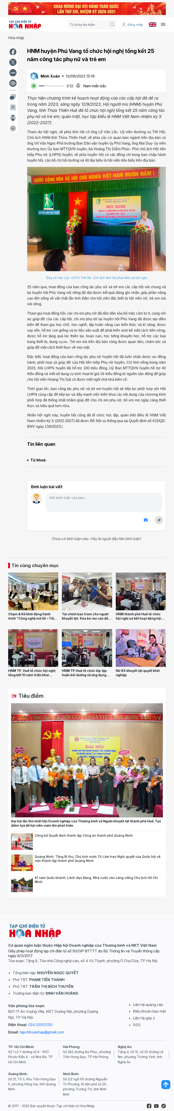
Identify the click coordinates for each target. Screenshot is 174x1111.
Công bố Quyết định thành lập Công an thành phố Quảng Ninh (84, 835)
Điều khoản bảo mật (149, 1011)
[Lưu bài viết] (13, 107)
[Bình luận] (13, 97)
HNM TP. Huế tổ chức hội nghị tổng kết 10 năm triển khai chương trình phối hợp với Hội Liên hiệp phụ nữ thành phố (32, 677)
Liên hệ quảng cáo (148, 1004)
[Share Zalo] (13, 72)
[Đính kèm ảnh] (145, 520)
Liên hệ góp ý (144, 1018)
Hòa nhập (16, 37)
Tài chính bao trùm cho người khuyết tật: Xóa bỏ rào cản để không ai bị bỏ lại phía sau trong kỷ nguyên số (85, 620)
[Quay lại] (13, 128)
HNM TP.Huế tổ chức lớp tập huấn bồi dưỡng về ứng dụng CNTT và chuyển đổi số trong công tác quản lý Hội (85, 677)
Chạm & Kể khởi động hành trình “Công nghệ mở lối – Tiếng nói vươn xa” (33, 618)
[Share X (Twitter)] (13, 62)
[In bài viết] (13, 118)
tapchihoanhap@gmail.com (42, 1032)
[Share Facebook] (13, 51)
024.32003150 (40, 1024)
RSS (136, 1025)
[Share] (13, 83)
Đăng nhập (135, 24)
